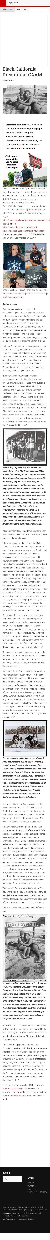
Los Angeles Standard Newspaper (14, 1210)
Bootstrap (6, 1213)
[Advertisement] (25, 40)
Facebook (31, 1183)
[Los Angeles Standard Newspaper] (13, 3)
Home (19, 9)
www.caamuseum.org (12, 1088)
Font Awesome (8, 1219)
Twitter (31, 1186)
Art (25, 9)
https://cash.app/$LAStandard (25, 209)
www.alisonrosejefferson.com (16, 1095)
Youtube (31, 1192)
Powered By (14, 1227)
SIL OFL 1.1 (32, 1219)
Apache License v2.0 (21, 1216)
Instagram (43, 1192)
